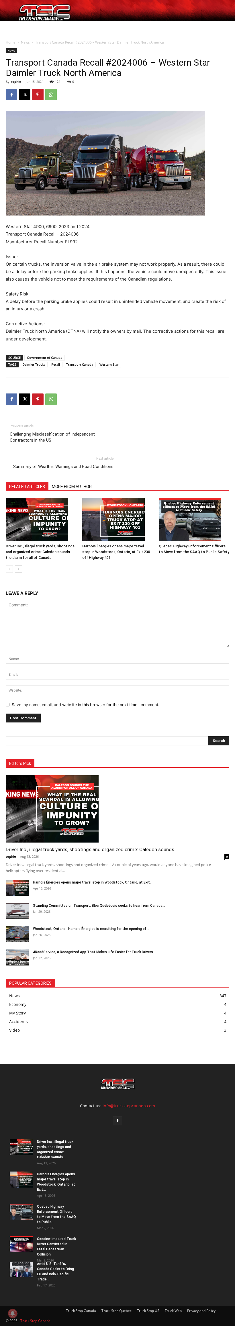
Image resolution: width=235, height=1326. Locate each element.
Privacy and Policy (201, 1310)
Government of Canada (44, 357)
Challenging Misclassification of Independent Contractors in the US (52, 437)
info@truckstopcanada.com (129, 1105)
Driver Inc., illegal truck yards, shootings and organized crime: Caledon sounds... (92, 849)
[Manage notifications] (12, 1313)
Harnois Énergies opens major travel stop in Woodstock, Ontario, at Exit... (92, 882)
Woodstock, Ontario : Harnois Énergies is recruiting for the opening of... (91, 929)
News (101, 28)
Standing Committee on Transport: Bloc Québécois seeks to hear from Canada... (99, 906)
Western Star (109, 364)
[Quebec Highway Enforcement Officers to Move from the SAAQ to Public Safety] (194, 519)
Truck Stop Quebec (116, 1310)
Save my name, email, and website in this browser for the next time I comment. (85, 704)
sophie (16, 81)
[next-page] (18, 569)
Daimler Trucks (33, 364)
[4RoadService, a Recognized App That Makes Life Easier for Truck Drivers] (17, 957)
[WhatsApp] (51, 94)
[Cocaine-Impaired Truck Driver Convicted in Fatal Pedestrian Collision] (21, 1244)
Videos (120, 28)
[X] (24, 94)
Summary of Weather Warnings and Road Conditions (63, 466)
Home (13, 28)
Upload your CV (50, 28)
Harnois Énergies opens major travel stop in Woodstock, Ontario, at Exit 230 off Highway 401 (116, 552)
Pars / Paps (78, 28)
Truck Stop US (148, 1310)
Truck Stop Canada (81, 1310)
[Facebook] (11, 94)
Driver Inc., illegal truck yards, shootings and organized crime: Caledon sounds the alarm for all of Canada (40, 552)
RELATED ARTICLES (27, 486)
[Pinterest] (38, 94)
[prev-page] (9, 569)
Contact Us (141, 28)
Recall (55, 364)
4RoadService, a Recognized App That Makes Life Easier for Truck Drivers (93, 952)
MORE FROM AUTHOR (72, 486)
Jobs (27, 28)
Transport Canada (79, 364)
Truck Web (173, 1310)
